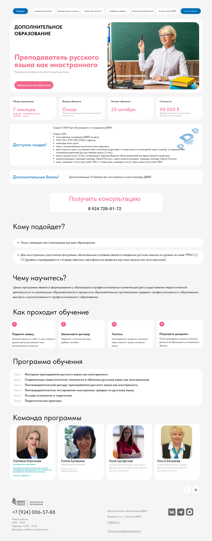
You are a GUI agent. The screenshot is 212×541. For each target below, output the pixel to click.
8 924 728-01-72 (104, 208)
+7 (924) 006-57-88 (33, 512)
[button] (33, 85)
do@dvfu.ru (114, 522)
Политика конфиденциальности (124, 531)
